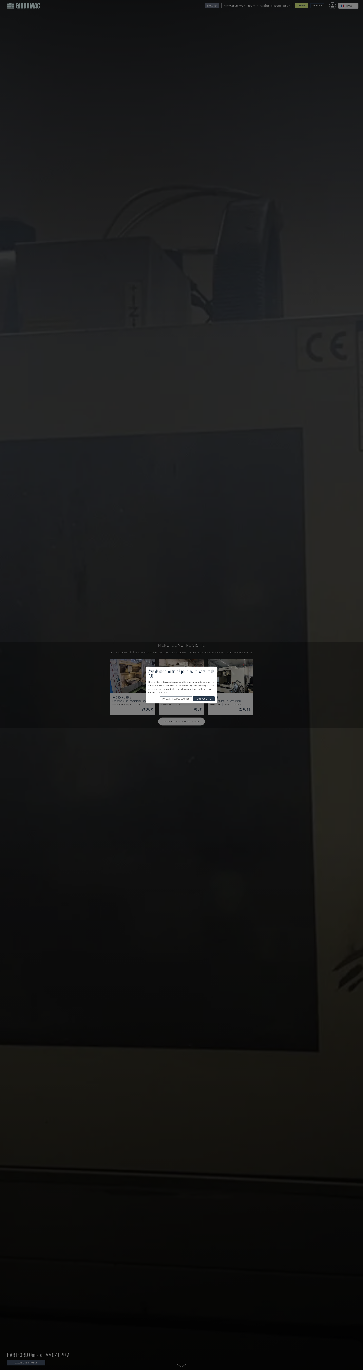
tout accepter (203, 698)
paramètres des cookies (175, 698)
